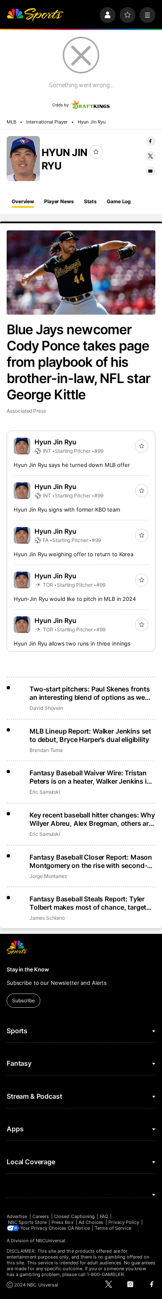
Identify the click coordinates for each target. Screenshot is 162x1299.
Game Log (119, 201)
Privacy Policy (123, 1222)
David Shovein (46, 708)
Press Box (63, 1222)
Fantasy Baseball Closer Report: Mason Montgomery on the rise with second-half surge (90, 861)
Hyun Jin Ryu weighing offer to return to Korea (73, 554)
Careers (40, 1216)
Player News (59, 201)
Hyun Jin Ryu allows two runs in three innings (72, 643)
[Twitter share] (150, 156)
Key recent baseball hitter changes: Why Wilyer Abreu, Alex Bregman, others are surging (92, 819)
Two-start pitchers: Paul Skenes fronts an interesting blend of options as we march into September (89, 693)
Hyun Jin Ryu (92, 122)
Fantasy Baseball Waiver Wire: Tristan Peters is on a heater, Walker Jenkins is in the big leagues (89, 777)
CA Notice (79, 1228)
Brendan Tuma (46, 750)
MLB (11, 122)
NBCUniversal (51, 1241)
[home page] (35, 15)
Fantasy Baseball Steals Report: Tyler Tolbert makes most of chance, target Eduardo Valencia (87, 903)
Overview (23, 201)
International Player (47, 122)
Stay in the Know (28, 969)
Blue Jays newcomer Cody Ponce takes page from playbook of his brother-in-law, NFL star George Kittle (78, 362)
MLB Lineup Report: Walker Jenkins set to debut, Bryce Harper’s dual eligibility (90, 735)
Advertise (17, 1216)
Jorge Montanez (48, 876)
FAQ (104, 1216)
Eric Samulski (44, 792)
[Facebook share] (150, 141)
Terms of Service (113, 1228)
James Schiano (47, 918)
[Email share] (150, 171)
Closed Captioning (74, 1216)
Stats (90, 201)
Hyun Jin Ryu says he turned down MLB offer (72, 465)
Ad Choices (91, 1222)
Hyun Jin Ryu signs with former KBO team (67, 509)
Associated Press (26, 411)
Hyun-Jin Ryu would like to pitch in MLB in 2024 (75, 598)
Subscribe (23, 1000)
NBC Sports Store (27, 1222)
